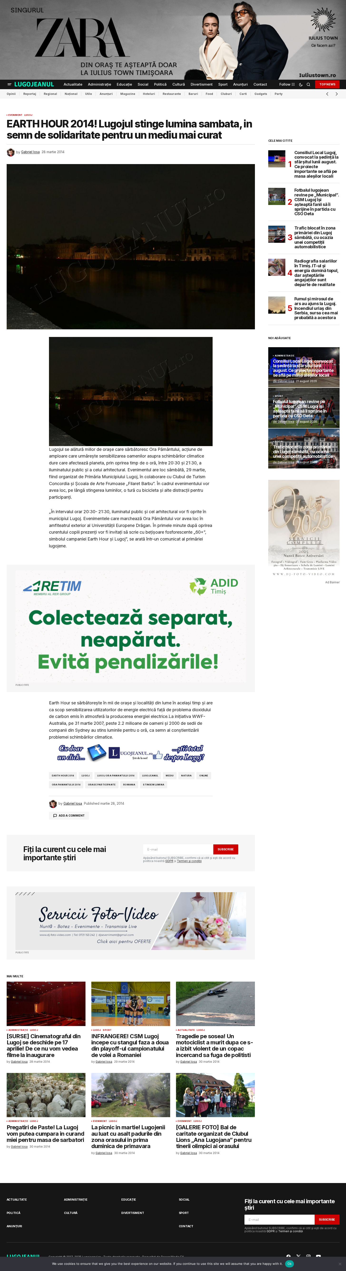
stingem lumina (153, 784)
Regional (50, 94)
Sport (107, 1030)
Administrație (18, 1030)
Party (279, 94)
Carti (243, 94)
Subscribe (226, 849)
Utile (88, 94)
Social (279, 441)
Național (71, 94)
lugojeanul (150, 775)
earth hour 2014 (63, 775)
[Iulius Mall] (173, 40)
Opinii (11, 94)
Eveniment (15, 115)
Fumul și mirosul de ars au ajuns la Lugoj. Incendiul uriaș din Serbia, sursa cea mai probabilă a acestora (316, 308)
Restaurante (172, 94)
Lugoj (28, 115)
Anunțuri (106, 94)
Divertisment (132, 1213)
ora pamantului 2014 (66, 784)
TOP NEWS (327, 84)
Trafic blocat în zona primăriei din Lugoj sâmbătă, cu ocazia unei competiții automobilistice (315, 237)
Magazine (127, 94)
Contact (186, 1226)
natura (186, 775)
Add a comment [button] (72, 815)
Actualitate (186, 1030)
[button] (9, 84)
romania (129, 784)
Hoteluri (149, 94)
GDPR (169, 861)
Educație (128, 1199)
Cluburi (226, 94)
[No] (340, 1263)
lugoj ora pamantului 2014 (116, 775)
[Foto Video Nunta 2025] (130, 921)
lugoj (86, 775)
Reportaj (29, 94)
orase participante (102, 784)
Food (209, 94)
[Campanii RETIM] (130, 626)
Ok (290, 1264)
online (203, 775)
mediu (170, 775)
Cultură (71, 1213)
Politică (13, 1213)
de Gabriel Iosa (283, 381)
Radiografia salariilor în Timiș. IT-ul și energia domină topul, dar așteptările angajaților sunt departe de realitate (316, 273)
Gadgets (260, 94)
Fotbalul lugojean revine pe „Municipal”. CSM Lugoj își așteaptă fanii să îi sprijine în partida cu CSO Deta (316, 202)
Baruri (193, 94)
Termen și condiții (189, 861)
